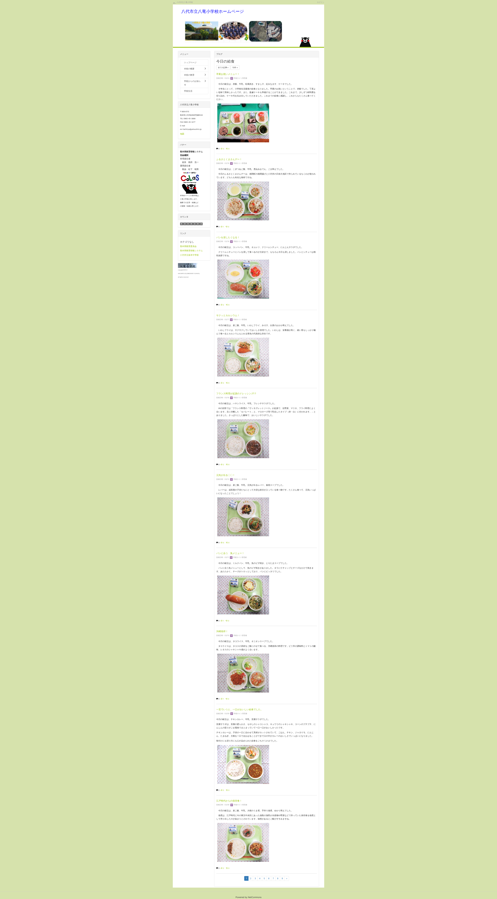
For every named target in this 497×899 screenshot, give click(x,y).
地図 (182, 134)
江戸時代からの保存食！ (229, 800)
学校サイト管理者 (240, 78)
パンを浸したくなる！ (228, 237)
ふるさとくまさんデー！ (229, 159)
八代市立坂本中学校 (189, 255)
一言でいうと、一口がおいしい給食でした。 (239, 709)
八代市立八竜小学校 (185, 2)
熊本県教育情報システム (191, 250)
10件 (234, 67)
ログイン (320, 2)
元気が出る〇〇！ (225, 475)
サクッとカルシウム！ (228, 315)
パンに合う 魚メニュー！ (230, 553)
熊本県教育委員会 (188, 246)
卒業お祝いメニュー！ (228, 74)
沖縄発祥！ (222, 631)
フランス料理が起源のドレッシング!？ (236, 393)
